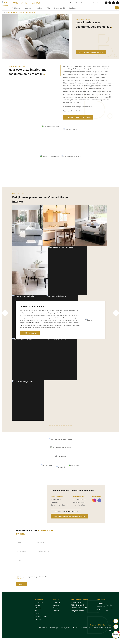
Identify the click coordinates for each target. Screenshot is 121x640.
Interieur (28, 8)
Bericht (19, 560)
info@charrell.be (79, 502)
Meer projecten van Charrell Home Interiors (69, 516)
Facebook (56, 602)
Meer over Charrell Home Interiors (90, 52)
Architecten (16, 8)
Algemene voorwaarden (81, 628)
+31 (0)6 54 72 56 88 (79, 608)
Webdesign (54, 628)
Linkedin (56, 611)
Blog (94, 3)
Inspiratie (72, 8)
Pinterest (56, 608)
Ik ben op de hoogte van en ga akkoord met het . (32, 577)
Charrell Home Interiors (83, 19)
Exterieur (39, 8)
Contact (99, 3)
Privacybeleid (65, 628)
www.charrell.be (79, 505)
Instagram (56, 605)
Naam (19, 542)
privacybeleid (20, 578)
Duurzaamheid (59, 8)
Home (4, 12)
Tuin (48, 8)
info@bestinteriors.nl (78, 611)
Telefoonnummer (43, 551)
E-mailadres (21, 551)
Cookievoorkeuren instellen (102, 628)
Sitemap (109, 630)
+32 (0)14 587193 (79, 499)
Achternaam (41, 542)
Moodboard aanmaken (77, 3)
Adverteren (43, 628)
